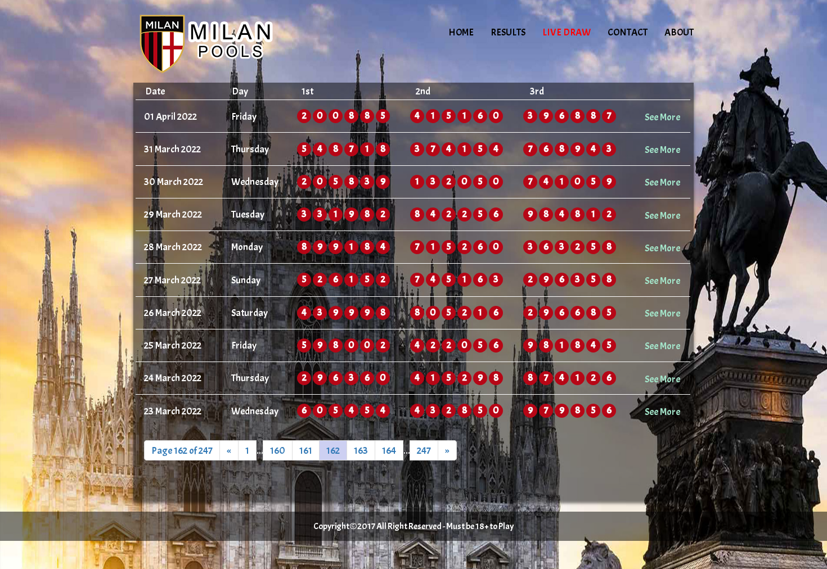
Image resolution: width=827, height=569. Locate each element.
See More (662, 117)
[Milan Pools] (229, 42)
